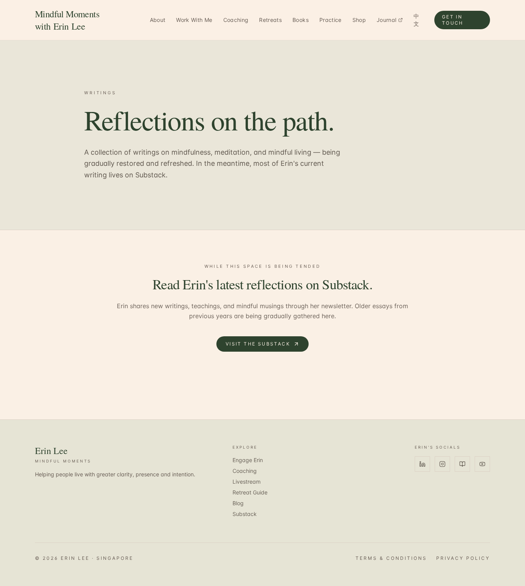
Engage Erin (248, 460)
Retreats (270, 20)
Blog (238, 503)
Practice (330, 20)
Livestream (247, 481)
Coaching (236, 20)
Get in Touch (453, 20)
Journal (386, 20)
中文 (416, 20)
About (158, 20)
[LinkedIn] (422, 464)
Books (300, 20)
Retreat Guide (250, 492)
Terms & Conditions (391, 558)
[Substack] (462, 464)
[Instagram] (442, 464)
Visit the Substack (258, 344)
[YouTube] (482, 464)
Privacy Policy (463, 558)
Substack (245, 514)
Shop (359, 20)
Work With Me (194, 20)
